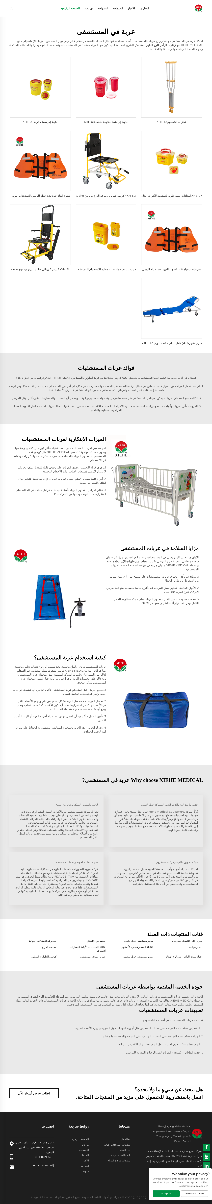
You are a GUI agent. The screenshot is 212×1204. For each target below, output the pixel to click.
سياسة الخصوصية (41, 1197)
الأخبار (131, 8)
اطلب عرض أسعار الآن (34, 1093)
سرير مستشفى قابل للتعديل (138, 940)
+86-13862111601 (44, 1156)
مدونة (86, 1171)
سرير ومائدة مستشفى (92, 956)
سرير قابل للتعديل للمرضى (187, 940)
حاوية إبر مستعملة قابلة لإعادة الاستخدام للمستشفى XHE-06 (100, 269)
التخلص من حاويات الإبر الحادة (130, 561)
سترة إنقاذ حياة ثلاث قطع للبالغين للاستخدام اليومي (40, 195)
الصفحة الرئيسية (70, 8)
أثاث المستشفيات (120, 1155)
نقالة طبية (124, 1139)
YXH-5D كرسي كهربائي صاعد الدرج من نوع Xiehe (106, 195)
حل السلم (125, 1150)
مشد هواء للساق (96, 940)
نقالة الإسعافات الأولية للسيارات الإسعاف (88, 948)
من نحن (89, 8)
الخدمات (118, 8)
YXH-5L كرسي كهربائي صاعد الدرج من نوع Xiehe (40, 269)
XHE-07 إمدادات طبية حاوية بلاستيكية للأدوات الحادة (171, 195)
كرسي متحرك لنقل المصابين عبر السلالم (40, 670)
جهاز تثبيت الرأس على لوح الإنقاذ (184, 956)
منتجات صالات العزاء (119, 1160)
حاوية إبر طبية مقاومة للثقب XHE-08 (106, 121)
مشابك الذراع (49, 947)
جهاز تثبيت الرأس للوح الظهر (163, 45)
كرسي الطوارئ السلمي (43, 956)
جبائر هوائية (195, 947)
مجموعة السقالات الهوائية (42, 940)
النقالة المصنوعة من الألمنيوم (137, 947)
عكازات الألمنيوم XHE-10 (172, 121)
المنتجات (103, 8)
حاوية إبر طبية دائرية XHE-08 (40, 121)
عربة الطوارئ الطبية (87, 377)
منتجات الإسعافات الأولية (117, 1144)
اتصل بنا (144, 8)
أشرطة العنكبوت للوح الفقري (46, 996)
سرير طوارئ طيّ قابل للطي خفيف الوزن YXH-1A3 (172, 343)
